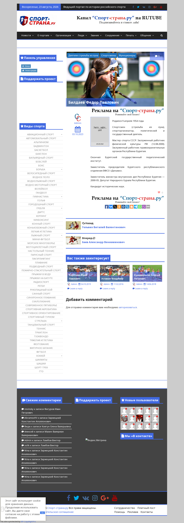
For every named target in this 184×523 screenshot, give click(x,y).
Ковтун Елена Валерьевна (56, 426)
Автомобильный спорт (41, 138)
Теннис (41, 328)
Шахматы (41, 359)
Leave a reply (76, 288)
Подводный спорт (41, 266)
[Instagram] (95, 497)
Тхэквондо (41, 336)
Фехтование (41, 344)
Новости (26, 35)
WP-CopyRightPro (28, 521)
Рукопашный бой (41, 289)
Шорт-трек (41, 367)
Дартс (41, 212)
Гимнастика (40, 196)
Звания (95, 35)
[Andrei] (155, 418)
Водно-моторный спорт (41, 184)
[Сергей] (147, 426)
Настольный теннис (41, 250)
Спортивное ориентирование (41, 313)
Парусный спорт (41, 254)
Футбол (41, 351)
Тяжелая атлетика (41, 340)
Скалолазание (41, 301)
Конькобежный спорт (41, 227)
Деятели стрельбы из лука (83, 55)
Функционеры (127, 55)
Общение (145, 35)
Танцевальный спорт (41, 324)
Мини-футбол (41, 239)
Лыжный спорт (40, 235)
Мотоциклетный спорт (41, 247)
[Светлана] (147, 410)
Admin (77, 123)
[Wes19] (124, 418)
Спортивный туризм (41, 316)
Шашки (41, 363)
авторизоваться (128, 307)
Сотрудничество (124, 508)
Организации (63, 35)
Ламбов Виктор (51, 440)
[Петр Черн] (124, 410)
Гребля (40, 208)
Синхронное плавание (41, 297)
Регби (41, 285)
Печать (130, 35)
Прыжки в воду (41, 274)
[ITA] (131, 418)
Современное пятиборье (41, 305)
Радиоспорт (41, 281)
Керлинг (41, 215)
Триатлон (41, 332)
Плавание (41, 262)
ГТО (41, 371)
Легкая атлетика (41, 231)
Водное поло (41, 177)
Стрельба (40, 320)
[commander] (155, 410)
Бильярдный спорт (41, 157)
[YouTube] (115, 497)
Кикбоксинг (41, 219)
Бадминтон (41, 146)
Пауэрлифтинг (41, 258)
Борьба (40, 169)
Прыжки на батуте (41, 278)
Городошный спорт (41, 204)
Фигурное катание (41, 348)
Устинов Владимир (112, 278)
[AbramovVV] (131, 426)
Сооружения (112, 35)
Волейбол (41, 188)
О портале (43, 35)
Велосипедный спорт (41, 173)
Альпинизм (41, 142)
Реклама (132, 512)
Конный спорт (41, 223)
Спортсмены (108, 55)
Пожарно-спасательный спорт (41, 270)
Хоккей (40, 355)
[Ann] (131, 410)
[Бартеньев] (147, 418)
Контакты (147, 512)
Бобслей (41, 161)
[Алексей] (155, 426)
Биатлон (41, 153)
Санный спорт (41, 293)
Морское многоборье (41, 243)
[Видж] (139, 426)
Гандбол (41, 192)
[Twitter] (76, 497)
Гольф (41, 200)
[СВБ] (124, 426)
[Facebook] (68, 497)
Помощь (119, 512)
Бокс (41, 165)
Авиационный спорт (40, 134)
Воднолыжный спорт (41, 181)
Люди (81, 35)
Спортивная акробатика (41, 309)
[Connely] (139, 410)
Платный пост (146, 508)
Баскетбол (41, 149)
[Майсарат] (139, 418)
